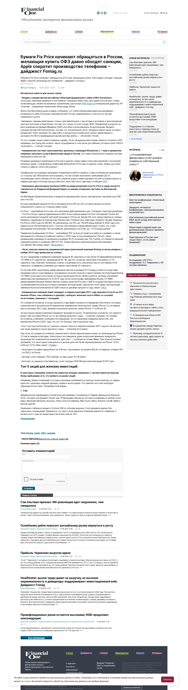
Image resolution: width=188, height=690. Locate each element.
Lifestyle (79, 31)
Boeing (29, 433)
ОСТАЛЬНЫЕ (136, 139)
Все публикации (36, 637)
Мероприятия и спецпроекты (145, 195)
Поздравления (137, 255)
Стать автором (151, 12)
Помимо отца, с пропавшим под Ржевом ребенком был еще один (146, 296)
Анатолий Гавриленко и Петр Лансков (152, 174)
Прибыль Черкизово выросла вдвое (46, 553)
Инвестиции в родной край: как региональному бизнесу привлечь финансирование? (146, 229)
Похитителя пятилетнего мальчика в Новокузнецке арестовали (144, 286)
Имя (23, 454)
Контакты (70, 667)
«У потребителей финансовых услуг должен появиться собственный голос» (145, 159)
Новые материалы (139, 58)
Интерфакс (57, 245)
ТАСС (104, 287)
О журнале (70, 663)
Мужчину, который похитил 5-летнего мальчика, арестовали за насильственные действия (147, 336)
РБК (105, 181)
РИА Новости (88, 103)
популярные (157, 58)
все (162, 150)
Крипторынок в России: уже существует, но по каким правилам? (143, 239)
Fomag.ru (32, 11)
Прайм (52, 345)
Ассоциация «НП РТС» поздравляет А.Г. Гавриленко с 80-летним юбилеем (146, 262)
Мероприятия (107, 31)
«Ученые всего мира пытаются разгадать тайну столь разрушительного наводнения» (146, 307)
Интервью (162, 31)
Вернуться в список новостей (53, 439)
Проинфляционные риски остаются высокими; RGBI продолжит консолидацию (65, 616)
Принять (167, 679)
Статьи (24, 31)
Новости (136, 31)
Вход (164, 12)
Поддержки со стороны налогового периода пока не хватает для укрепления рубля (145, 129)
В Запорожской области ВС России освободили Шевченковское (145, 318)
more (109, 515)
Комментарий (27, 461)
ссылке (27, 681)
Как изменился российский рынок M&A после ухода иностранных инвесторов (146, 220)
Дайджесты (51, 31)
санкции (51, 433)
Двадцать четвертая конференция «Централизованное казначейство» (146, 210)
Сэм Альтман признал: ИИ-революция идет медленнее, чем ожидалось (62, 503)
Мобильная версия (131, 687)
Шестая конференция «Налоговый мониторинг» (146, 201)
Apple (37, 433)
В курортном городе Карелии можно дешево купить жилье (146, 327)
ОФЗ (43, 433)
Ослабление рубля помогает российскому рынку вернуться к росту (67, 525)
